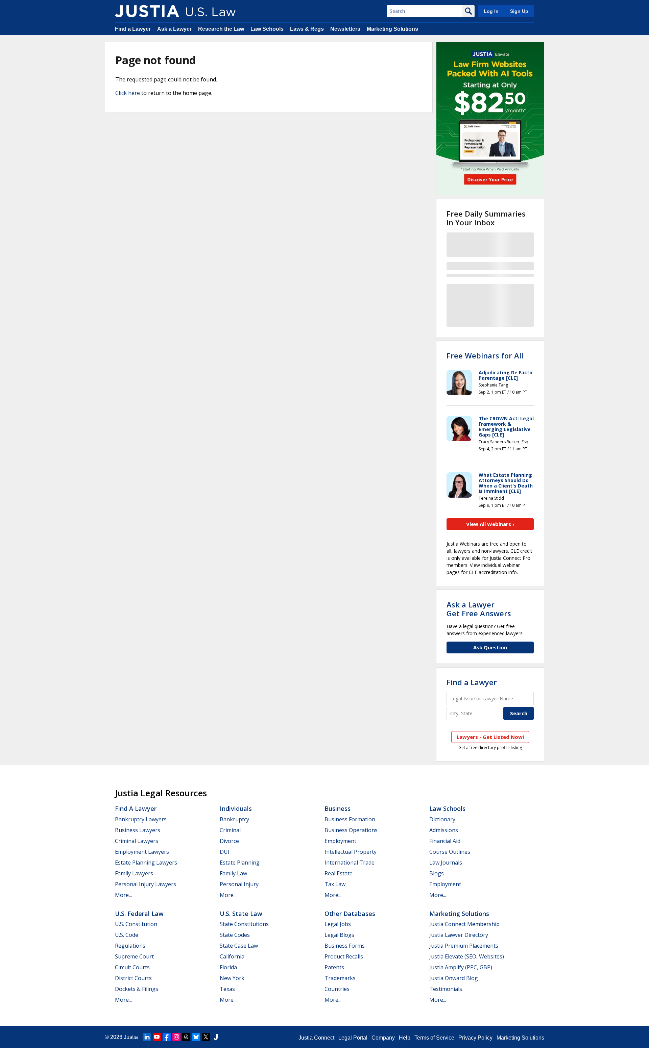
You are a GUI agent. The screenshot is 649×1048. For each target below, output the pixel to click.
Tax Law (334, 884)
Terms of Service (434, 1038)
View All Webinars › (490, 524)
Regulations (130, 945)
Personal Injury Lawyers (145, 884)
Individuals (236, 808)
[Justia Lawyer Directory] (216, 1037)
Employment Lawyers (142, 851)
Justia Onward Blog (453, 978)
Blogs (436, 873)
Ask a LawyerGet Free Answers (479, 608)
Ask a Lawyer (175, 29)
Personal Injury (239, 884)
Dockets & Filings (136, 989)
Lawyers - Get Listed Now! (490, 736)
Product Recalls (343, 956)
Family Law (233, 873)
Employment (340, 841)
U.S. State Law (241, 913)
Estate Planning (240, 862)
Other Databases (349, 913)
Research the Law (221, 29)
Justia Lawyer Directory (458, 935)
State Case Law (239, 945)
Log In (491, 11)
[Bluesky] (196, 1037)
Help (404, 1038)
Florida (228, 967)
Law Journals (445, 862)
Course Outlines (449, 851)
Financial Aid (444, 841)
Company (383, 1038)
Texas (227, 989)
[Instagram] (176, 1037)
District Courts (133, 978)
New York (232, 978)
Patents (334, 967)
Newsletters (345, 29)
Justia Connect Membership (464, 924)
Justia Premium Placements (463, 945)
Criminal (230, 830)
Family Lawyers (134, 873)
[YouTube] (157, 1037)
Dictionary (442, 819)
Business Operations (351, 830)
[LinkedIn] (147, 1037)
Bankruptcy (234, 819)
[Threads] (186, 1037)
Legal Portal (352, 1038)
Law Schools (267, 29)
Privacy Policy (475, 1038)
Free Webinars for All (485, 355)
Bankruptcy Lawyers (141, 819)
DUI (225, 851)
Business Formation (349, 819)
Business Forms (344, 945)
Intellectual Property (350, 851)
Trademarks (340, 978)
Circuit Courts (132, 967)
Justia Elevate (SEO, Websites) (466, 956)
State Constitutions (244, 924)
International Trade (349, 862)
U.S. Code (126, 935)
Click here (127, 93)
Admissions (443, 830)
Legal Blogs (339, 935)
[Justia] (147, 11)
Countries (337, 989)
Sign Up (519, 11)
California (232, 956)
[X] (206, 1037)
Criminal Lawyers (136, 841)
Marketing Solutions (392, 29)
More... (123, 895)
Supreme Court (134, 956)
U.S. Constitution (136, 924)
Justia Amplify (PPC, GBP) (460, 967)
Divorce (229, 841)
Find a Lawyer (133, 29)
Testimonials (445, 989)
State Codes (235, 935)
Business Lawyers (137, 830)
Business (337, 808)
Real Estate (338, 873)
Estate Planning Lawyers (146, 862)
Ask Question (490, 647)
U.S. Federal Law (139, 913)
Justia (131, 1037)
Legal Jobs (337, 924)
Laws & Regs (307, 29)
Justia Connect (316, 1038)
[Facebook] (167, 1037)
